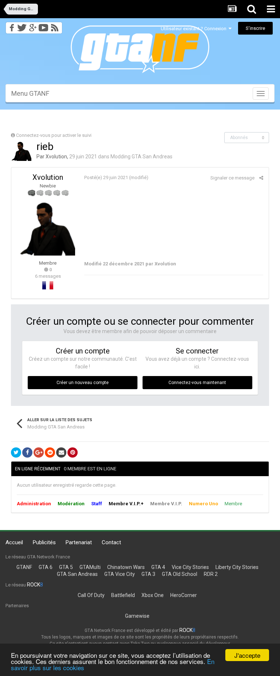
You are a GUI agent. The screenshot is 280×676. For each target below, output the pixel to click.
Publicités (44, 542)
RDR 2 (211, 574)
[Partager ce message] (261, 178)
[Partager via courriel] (61, 452)
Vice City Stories (190, 567)
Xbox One (152, 595)
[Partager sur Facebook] (27, 452)
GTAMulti (90, 567)
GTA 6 (45, 567)
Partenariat (79, 542)
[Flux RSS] (56, 25)
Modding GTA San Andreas (141, 156)
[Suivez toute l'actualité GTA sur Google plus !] (33, 25)
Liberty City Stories (236, 567)
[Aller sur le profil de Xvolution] (21, 151)
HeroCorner (183, 595)
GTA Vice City (119, 574)
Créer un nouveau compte (83, 382)
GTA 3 (148, 574)
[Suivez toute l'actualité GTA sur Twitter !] (22, 25)
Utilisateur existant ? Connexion (195, 28)
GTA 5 (66, 567)
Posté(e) (106, 177)
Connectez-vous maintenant (197, 382)
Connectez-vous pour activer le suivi (54, 135)
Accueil (14, 542)
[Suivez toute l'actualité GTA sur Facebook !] (10, 25)
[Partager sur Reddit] (50, 452)
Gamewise (137, 616)
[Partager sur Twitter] (16, 452)
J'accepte (247, 655)
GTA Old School (179, 574)
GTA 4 (158, 567)
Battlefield (123, 595)
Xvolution (56, 156)
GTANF (24, 567)
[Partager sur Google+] (39, 452)
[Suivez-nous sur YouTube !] (44, 25)
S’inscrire (255, 28)
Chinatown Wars (126, 567)
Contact (111, 542)
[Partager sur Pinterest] (72, 452)
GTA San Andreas (77, 574)
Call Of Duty (91, 595)
